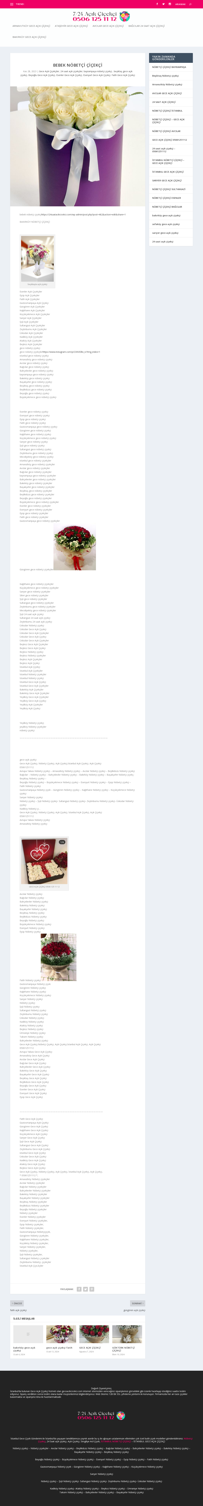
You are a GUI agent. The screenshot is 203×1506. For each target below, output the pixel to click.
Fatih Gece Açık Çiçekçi (123, 75)
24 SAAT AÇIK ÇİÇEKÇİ (164, 101)
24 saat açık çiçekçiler (71, 71)
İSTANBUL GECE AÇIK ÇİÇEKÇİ (168, 171)
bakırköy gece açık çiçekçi (24, 1349)
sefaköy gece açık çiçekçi (166, 224)
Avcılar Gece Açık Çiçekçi (108, 26)
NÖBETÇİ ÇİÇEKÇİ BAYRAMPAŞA (169, 67)
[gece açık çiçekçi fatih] (61, 1334)
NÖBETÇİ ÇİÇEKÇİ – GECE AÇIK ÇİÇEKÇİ (168, 121)
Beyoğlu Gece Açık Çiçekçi (41, 75)
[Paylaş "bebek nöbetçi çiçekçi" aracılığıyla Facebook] (79, 1289)
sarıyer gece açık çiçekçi (165, 232)
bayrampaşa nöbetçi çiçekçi (98, 71)
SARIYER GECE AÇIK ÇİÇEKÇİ (167, 180)
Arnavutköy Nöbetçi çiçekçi (167, 84)
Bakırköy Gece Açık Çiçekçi (29, 37)
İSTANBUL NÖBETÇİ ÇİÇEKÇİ (116, 1441)
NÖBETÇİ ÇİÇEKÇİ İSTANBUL (167, 110)
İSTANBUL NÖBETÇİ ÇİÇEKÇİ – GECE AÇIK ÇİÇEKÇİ (168, 161)
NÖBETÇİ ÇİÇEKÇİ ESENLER (166, 197)
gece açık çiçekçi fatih (59, 1347)
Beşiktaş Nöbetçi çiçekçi (165, 75)
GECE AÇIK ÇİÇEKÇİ (90, 1347)
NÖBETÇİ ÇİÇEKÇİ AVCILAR (166, 131)
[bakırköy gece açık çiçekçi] (28, 1334)
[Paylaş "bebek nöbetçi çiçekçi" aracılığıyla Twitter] (85, 1289)
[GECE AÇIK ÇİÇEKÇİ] (94, 1334)
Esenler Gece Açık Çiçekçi (69, 75)
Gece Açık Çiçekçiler (49, 71)
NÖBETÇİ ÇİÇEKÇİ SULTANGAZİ (168, 189)
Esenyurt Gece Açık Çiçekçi (96, 75)
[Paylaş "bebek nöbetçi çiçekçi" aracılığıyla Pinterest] (92, 1289)
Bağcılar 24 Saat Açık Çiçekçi (146, 26)
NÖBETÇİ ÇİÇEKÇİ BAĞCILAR (167, 206)
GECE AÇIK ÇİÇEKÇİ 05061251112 (169, 139)
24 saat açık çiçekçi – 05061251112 (163, 150)
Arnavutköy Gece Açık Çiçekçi (40, 4)
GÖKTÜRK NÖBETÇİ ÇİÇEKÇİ (123, 1349)
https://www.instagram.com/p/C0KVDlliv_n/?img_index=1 (71, 351)
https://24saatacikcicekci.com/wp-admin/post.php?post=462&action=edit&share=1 (83, 214)
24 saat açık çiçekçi (162, 241)
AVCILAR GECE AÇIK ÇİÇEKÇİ (167, 93)
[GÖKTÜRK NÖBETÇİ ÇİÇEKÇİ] (127, 1334)
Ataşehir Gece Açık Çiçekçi (71, 26)
